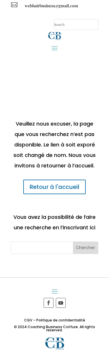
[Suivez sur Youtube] (61, 303)
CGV (28, 320)
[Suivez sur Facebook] (48, 303)
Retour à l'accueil (54, 187)
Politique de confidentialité (60, 320)
